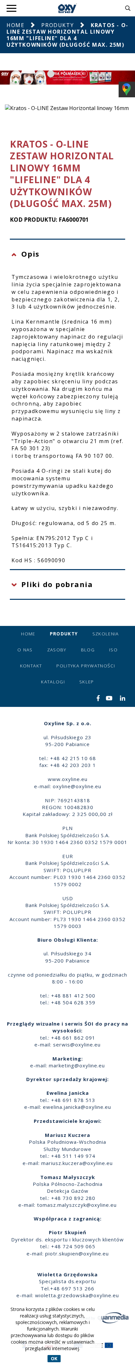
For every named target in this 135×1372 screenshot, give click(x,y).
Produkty (57, 25)
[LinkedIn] (122, 699)
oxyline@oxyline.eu (77, 786)
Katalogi (53, 682)
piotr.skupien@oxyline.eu (77, 1253)
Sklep (86, 682)
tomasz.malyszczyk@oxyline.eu (77, 1205)
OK (54, 1358)
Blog (88, 650)
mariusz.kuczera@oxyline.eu (77, 1163)
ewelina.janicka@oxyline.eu (77, 1107)
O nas (25, 650)
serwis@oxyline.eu (77, 1044)
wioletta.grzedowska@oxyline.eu (77, 1295)
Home (15, 25)
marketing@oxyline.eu (77, 1065)
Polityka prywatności (85, 666)
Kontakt (31, 666)
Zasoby (57, 650)
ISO (113, 650)
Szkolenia (105, 634)
